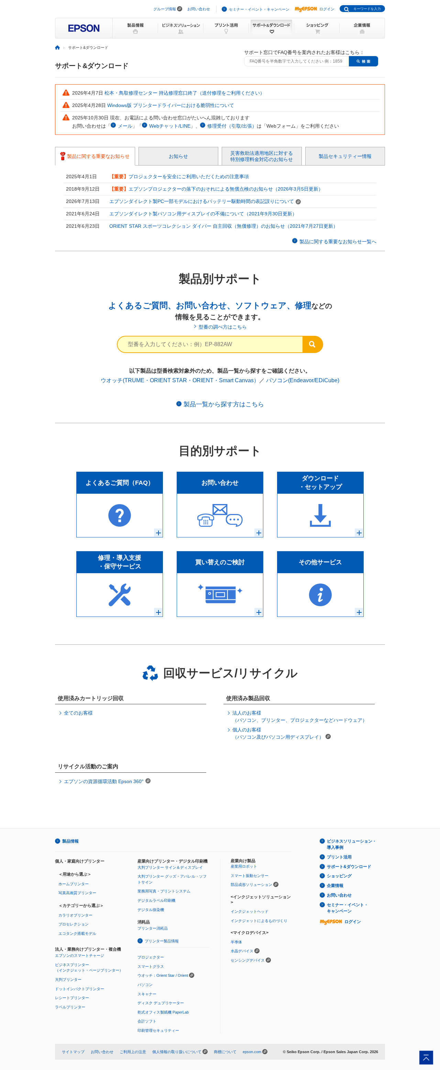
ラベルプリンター (70, 1007)
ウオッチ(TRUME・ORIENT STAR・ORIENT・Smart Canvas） (180, 380)
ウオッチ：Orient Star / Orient (163, 975)
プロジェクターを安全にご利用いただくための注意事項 (189, 176)
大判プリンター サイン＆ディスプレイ (170, 867)
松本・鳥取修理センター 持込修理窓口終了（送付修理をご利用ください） (184, 93)
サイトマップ (73, 1052)
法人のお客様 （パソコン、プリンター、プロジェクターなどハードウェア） (299, 716)
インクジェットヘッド (249, 911)
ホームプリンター (73, 884)
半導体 (236, 942)
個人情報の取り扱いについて (176, 1052)
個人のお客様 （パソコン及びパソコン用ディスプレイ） (278, 733)
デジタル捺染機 (151, 910)
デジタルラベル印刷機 (156, 900)
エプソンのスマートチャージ (79, 955)
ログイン (326, 9)
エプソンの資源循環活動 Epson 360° (104, 781)
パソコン (145, 985)
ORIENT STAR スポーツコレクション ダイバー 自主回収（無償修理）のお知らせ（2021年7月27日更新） (223, 226)
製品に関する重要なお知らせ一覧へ (337, 241)
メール (125, 126)
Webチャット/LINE (169, 126)
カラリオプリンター (75, 915)
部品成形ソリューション (251, 884)
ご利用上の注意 (133, 1052)
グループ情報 (164, 9)
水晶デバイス (242, 951)
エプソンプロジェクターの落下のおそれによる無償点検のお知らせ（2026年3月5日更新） (226, 189)
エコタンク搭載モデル (77, 933)
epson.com (252, 1052)
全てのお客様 (78, 713)
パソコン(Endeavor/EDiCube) (302, 380)
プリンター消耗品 (153, 928)
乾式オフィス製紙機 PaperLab (163, 1012)
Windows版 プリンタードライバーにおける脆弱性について (170, 105)
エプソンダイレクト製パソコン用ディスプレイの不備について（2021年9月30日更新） (203, 213)
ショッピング (339, 876)
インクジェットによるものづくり (259, 921)
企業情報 (335, 885)
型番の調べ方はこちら (223, 326)
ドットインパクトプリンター (79, 989)
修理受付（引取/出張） (232, 126)
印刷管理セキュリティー (158, 1030)
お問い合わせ (198, 9)
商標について (225, 1052)
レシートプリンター (72, 998)
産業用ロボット (244, 866)
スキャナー (147, 994)
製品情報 (70, 841)
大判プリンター (68, 979)
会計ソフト (147, 1021)
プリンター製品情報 (162, 941)
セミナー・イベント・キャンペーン (259, 9)
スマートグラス (151, 966)
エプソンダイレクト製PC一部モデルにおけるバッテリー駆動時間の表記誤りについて (201, 201)
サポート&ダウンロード (349, 866)
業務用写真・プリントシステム (164, 891)
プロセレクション (73, 924)
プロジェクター (151, 957)
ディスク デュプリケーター (161, 1003)
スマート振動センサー (249, 876)
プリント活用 (339, 857)
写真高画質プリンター (77, 893)
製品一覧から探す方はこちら (224, 404)
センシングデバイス (248, 960)
